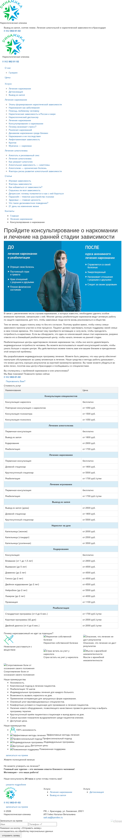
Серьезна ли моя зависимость (24, 190)
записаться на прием (17, 755)
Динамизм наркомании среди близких (28, 133)
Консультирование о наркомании (26, 123)
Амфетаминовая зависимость (24, 139)
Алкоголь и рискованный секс (24, 155)
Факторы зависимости (20, 183)
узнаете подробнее (16, 784)
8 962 (12, 30)
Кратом (12, 142)
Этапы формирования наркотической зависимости (35, 104)
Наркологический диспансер (23, 117)
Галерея (13, 72)
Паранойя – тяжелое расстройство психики (31, 196)
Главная (14, 215)
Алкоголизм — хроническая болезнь (28, 168)
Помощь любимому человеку (24, 110)
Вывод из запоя (17, 94)
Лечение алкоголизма (16, 150)
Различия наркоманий (20, 129)
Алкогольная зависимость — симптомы (29, 164)
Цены (7, 77)
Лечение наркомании (20, 88)
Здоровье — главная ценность (25, 199)
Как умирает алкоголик (21, 161)
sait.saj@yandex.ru (53, 817)
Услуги (8, 83)
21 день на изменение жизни (24, 206)
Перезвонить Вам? (15, 381)
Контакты (9, 210)
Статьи (8, 175)
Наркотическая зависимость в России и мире (32, 113)
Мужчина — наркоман (20, 145)
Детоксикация (16, 91)
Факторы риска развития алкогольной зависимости (35, 171)
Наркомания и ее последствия (25, 136)
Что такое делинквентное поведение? (28, 202)
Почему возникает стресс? (22, 126)
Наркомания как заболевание (24, 107)
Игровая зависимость (20, 180)
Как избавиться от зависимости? (25, 187)
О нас (8, 67)
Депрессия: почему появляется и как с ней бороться (36, 193)
